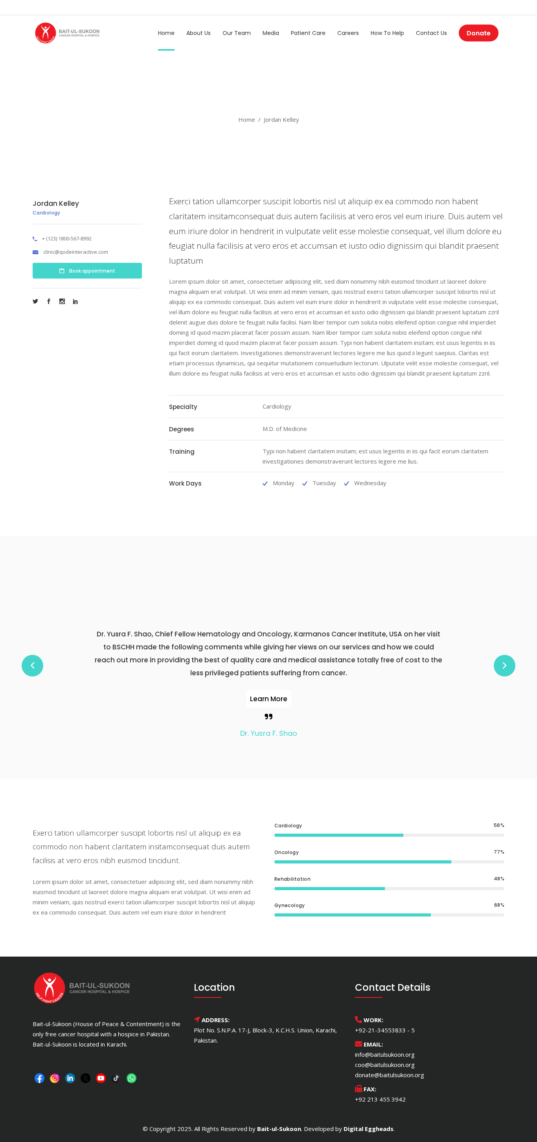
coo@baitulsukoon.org (385, 1065)
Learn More (268, 699)
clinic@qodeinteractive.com (75, 251)
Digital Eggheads (369, 1129)
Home (246, 119)
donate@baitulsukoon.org (389, 1075)
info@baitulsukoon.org (385, 1054)
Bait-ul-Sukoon (279, 1129)
